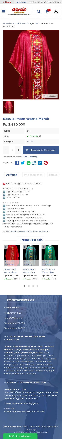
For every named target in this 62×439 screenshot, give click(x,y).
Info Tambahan (33, 174)
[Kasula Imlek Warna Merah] (12, 255)
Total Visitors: (11, 328)
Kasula (30, 141)
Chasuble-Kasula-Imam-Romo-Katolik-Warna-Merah (28, 231)
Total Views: (10, 323)
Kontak (22, 2)
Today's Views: (11, 313)
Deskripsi (11, 174)
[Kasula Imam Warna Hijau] (31, 255)
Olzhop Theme (20, 432)
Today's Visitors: (12, 318)
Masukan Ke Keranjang (42, 150)
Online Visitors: (12, 307)
